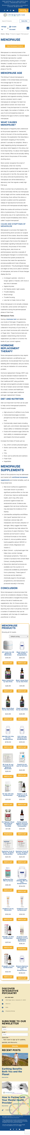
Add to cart (8, 663)
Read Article (5, 1077)
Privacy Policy (15, 1116)
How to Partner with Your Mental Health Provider (13, 1100)
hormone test (12, 319)
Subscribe (5, 1037)
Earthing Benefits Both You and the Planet (12, 1072)
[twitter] (7, 10)
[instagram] (10, 10)
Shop (7, 34)
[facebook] (4, 10)
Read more (8, 834)
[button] (28, 28)
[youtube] (13, 10)
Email (4, 1032)
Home (3, 34)
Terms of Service (15, 1125)
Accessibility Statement (13, 1117)
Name (4, 1027)
